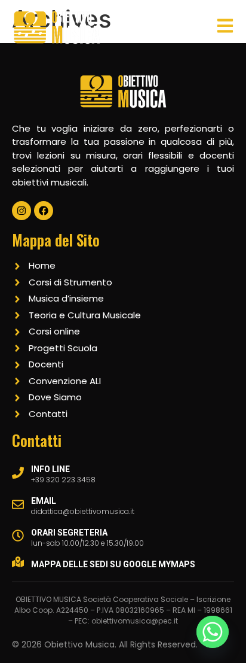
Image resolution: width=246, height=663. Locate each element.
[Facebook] (43, 210)
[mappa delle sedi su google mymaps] (18, 562)
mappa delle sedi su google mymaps (113, 564)
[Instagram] (21, 210)
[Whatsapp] (212, 632)
